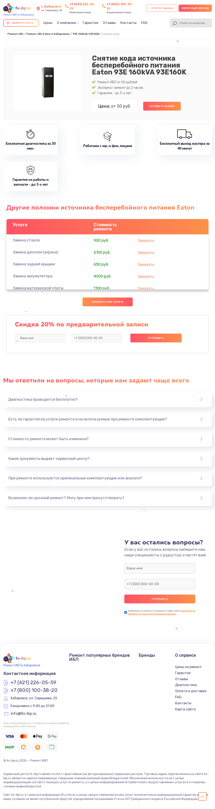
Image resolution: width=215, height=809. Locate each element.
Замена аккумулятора (32, 276)
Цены (47, 23)
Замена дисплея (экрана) (35, 252)
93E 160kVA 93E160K (86, 33)
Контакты (128, 23)
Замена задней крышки (34, 264)
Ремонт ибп (16, 33)
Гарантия (90, 23)
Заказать (146, 240)
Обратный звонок (195, 8)
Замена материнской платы (38, 288)
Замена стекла (26, 240)
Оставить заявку (162, 106)
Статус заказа (162, 8)
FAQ (144, 23)
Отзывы (109, 23)
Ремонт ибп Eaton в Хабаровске (48, 33)
